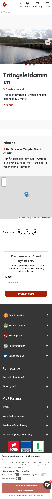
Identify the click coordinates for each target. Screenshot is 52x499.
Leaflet (23, 217)
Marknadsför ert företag (15, 425)
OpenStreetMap (35, 217)
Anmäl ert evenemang (14, 416)
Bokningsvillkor (11, 386)
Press (6, 407)
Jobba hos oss (16, 356)
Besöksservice (16, 315)
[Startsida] (4, 5)
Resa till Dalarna (16, 325)
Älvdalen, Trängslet (15, 88)
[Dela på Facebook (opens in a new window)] (26, 232)
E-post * (9, 276)
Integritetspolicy (16, 345)
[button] (26, 64)
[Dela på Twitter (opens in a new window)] (34, 232)
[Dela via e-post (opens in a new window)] (18, 232)
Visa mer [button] (8, 104)
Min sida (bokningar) (13, 377)
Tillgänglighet (15, 335)
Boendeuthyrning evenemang (17, 434)
